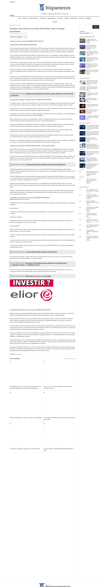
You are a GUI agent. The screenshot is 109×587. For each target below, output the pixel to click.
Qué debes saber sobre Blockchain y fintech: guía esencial (91, 139)
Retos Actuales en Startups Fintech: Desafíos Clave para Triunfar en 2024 (92, 53)
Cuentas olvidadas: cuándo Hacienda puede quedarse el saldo (58, 449)
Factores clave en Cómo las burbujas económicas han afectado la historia (58, 387)
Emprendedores (51, 18)
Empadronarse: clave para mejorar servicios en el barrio (92, 220)
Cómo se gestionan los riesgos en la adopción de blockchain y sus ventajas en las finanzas (92, 127)
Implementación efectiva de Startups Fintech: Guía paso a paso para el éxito (92, 59)
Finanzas (66, 18)
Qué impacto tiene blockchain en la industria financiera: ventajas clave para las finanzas (92, 173)
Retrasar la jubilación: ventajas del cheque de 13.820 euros (92, 202)
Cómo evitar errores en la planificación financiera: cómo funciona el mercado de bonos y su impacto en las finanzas (92, 146)
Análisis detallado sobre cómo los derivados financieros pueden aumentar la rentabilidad (92, 166)
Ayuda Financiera (33, 18)
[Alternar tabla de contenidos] (24, 37)
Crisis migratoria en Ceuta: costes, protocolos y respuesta (92, 190)
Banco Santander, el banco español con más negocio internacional (91, 111)
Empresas (43, 18)
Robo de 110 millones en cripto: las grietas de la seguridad (25, 417)
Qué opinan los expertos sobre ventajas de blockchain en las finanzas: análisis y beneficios (92, 133)
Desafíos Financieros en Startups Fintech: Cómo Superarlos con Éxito (91, 47)
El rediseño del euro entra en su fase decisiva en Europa (92, 94)
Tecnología (88, 18)
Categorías (82, 31)
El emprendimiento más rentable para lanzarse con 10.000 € (91, 40)
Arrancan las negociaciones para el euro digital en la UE (92, 105)
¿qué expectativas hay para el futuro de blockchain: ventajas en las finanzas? (92, 153)
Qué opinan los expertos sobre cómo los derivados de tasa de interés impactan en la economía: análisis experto (25, 387)
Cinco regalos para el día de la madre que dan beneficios (92, 225)
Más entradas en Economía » (70, 358)
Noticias (25, 18)
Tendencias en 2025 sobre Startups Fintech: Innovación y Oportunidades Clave (92, 65)
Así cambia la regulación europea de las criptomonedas (25, 448)
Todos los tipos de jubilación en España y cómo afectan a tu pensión (92, 238)
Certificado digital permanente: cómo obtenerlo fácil (92, 231)
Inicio (19, 18)
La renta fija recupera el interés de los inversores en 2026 (92, 100)
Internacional (73, 18)
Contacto (54, 22)
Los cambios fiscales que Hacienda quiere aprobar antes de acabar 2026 (59, 418)
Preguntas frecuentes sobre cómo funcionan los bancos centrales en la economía (92, 82)
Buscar (95, 27)
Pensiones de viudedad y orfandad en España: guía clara (91, 215)
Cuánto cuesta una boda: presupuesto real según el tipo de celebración (92, 196)
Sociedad (81, 18)
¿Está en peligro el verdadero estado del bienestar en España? (92, 208)
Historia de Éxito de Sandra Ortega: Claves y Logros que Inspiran (92, 71)
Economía (60, 18)
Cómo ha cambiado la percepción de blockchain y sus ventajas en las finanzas (92, 159)
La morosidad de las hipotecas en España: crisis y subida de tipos (92, 117)
